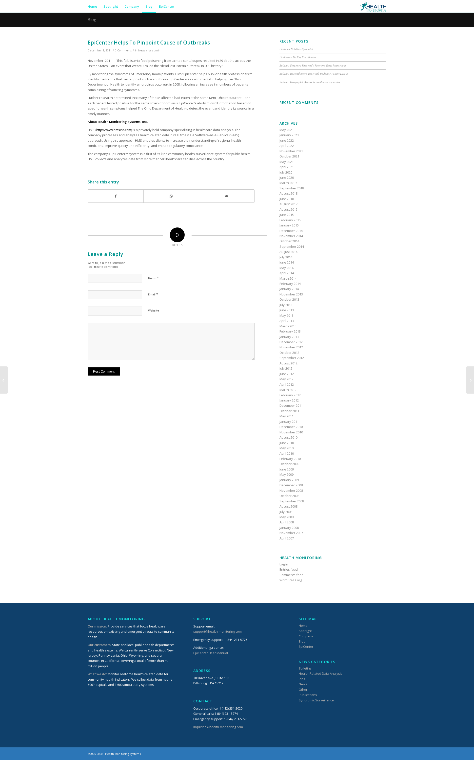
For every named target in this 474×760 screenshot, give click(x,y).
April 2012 (286, 384)
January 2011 (289, 421)
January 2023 (289, 135)
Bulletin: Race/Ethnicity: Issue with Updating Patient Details (313, 73)
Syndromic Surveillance (316, 700)
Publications (308, 695)
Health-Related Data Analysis (320, 673)
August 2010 (288, 437)
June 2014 (286, 262)
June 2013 (286, 310)
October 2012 (289, 352)
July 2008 (285, 512)
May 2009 (286, 474)
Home (303, 625)
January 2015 (289, 225)
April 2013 (286, 320)
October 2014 (289, 241)
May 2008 (286, 517)
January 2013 (289, 337)
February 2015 (290, 220)
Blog (92, 19)
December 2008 (291, 485)
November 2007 (291, 533)
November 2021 (291, 151)
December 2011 (291, 405)
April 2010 (286, 453)
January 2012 (289, 400)
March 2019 (287, 182)
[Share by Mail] (226, 196)
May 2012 (286, 379)
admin (156, 50)
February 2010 (290, 458)
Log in (283, 564)
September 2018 (291, 188)
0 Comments (123, 50)
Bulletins (305, 668)
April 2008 (286, 522)
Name (153, 278)
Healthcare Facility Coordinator (297, 57)
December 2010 (291, 427)
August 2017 (288, 204)
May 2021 (286, 161)
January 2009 (289, 480)
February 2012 (290, 395)
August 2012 (288, 363)
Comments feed (291, 575)
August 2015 (288, 209)
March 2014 (287, 278)
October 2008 (289, 495)
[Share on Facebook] (115, 196)
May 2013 (286, 315)
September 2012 (291, 358)
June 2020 (286, 177)
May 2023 (286, 130)
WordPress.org (290, 580)
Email (153, 294)
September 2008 (291, 501)
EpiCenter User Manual (210, 653)
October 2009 (289, 464)
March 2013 (287, 326)
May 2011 (286, 416)
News (141, 50)
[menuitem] (92, 6)
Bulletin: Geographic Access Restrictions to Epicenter (309, 82)
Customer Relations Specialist (296, 49)
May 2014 (286, 268)
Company (306, 636)
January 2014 (289, 289)
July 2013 (285, 305)
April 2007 (286, 538)
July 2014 (285, 257)
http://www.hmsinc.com (113, 130)
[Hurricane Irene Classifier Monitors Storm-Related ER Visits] (4, 380)
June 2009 (286, 469)
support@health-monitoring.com (217, 631)
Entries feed (288, 569)
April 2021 (286, 167)
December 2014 (291, 230)
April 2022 (286, 145)
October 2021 (289, 156)
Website (153, 310)
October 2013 (289, 299)
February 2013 (290, 331)
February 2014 (290, 283)
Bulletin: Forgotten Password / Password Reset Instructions (312, 65)
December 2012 (291, 342)
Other (303, 689)
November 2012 (291, 347)
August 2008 (288, 506)
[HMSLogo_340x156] (372, 6)
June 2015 (286, 214)
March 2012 (287, 389)
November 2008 (291, 490)
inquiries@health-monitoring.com (218, 727)
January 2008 (289, 527)
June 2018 (286, 199)
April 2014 (286, 273)
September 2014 (291, 246)
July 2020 (285, 172)
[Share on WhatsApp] (171, 196)
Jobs (302, 679)
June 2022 (286, 140)
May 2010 (286, 448)
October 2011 (289, 411)
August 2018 (288, 193)
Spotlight (305, 630)
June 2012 (286, 374)
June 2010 (286, 443)
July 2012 (285, 368)
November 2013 (291, 294)
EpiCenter (306, 646)
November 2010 (291, 432)
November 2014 (291, 236)
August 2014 (288, 251)
